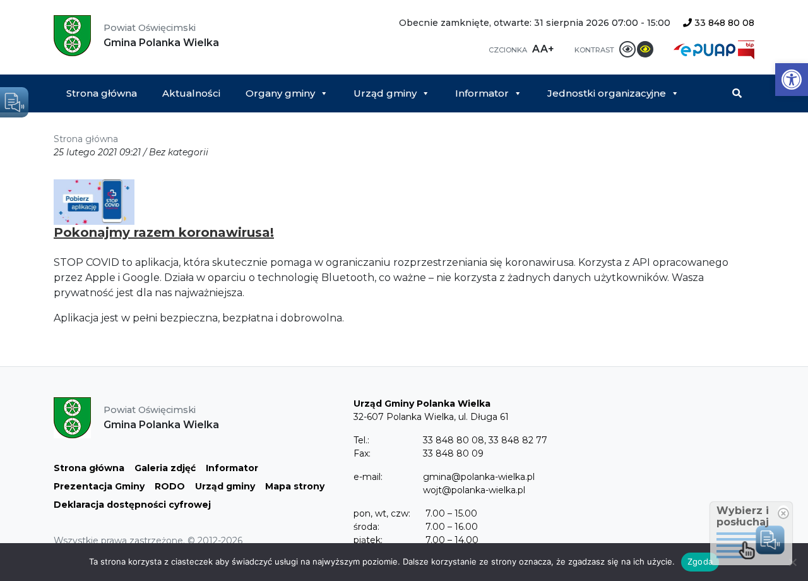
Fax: (362, 453)
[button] (791, 79)
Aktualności (191, 93)
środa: (366, 526)
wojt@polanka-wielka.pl (474, 490)
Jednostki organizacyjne (606, 93)
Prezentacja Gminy (99, 486)
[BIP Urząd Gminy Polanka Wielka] (746, 49)
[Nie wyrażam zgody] (792, 562)
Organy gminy (280, 93)
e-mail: (368, 476)
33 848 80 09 (453, 453)
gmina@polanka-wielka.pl (479, 476)
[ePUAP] (706, 49)
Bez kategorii (178, 152)
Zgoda (700, 561)
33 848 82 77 (518, 440)
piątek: (368, 540)
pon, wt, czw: (382, 513)
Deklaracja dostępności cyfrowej (132, 504)
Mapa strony (294, 486)
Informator (482, 93)
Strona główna (101, 93)
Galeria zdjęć (165, 468)
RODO (170, 486)
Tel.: (361, 440)
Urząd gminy (385, 93)
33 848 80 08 (723, 22)
